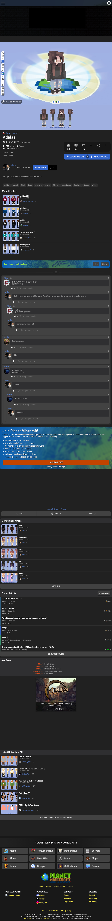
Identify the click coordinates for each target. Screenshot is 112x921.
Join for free (56, 462)
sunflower (23, 537)
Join (96, 264)
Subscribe (40, 167)
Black (23, 185)
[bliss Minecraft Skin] (9, 553)
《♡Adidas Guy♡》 (28, 232)
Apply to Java (101, 157)
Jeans (47, 185)
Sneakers (77, 185)
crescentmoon (28, 201)
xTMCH (25, 213)
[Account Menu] (109, 3)
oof (20, 562)
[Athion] (56, 711)
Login (63, 467)
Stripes (86, 185)
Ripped (55, 185)
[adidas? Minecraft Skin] (11, 224)
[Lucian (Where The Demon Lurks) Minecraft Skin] (9, 773)
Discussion (11, 601)
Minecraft (27, 918)
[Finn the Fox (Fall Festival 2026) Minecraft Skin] (9, 785)
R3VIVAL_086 (26, 762)
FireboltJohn (26, 774)
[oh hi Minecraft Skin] (9, 578)
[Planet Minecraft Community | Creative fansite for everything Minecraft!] (56, 877)
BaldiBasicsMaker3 (28, 810)
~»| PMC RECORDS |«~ (12, 599)
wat (20, 525)
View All (56, 586)
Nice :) (5, 637)
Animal (15, 133)
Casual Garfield (25, 757)
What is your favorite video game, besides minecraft (24, 618)
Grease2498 (26, 798)
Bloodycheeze (27, 238)
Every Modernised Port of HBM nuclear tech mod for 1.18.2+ (28, 647)
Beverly (6, 366)
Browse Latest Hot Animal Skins (56, 817)
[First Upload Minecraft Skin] (11, 249)
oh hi (21, 574)
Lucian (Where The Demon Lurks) (32, 769)
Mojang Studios (46, 918)
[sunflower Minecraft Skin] (9, 541)
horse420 (106, 630)
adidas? (23, 220)
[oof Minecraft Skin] (9, 566)
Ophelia (6, 337)
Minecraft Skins (52, 509)
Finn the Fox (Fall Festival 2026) (31, 781)
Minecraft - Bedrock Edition (11, 640)
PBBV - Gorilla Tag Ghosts (29, 805)
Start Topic (105, 593)
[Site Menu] (3, 3)
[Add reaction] (17, 288)
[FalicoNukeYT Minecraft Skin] (9, 797)
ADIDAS (23, 208)
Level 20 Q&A (8, 608)
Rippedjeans (66, 185)
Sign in (104, 264)
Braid (30, 185)
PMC (4, 601)
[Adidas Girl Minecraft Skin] (11, 200)
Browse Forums (56, 654)
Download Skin (77, 157)
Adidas (6, 185)
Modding (24, 650)
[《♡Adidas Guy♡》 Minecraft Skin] (11, 236)
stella (13, 165)
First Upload (25, 245)
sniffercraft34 (26, 786)
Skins (8, 133)
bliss (21, 549)
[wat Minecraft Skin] (9, 529)
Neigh (5, 628)
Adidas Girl (24, 196)
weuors (25, 225)
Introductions (12, 630)
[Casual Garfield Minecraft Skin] (9, 761)
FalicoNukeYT (24, 793)
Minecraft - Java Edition (10, 650)
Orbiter (6, 278)
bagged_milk (27, 250)
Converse (38, 185)
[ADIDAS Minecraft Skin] (11, 212)
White (94, 185)
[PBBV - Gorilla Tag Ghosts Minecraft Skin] (9, 809)
